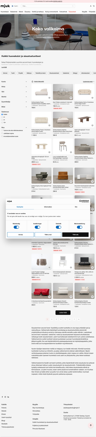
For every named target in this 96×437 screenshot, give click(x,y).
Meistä (4, 411)
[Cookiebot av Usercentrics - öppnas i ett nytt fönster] (80, 201)
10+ (4, 122)
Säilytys (29, 73)
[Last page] (78, 319)
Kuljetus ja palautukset (40, 425)
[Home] (5, 6)
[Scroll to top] (91, 425)
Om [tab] (76, 207)
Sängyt (75, 73)
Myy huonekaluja (38, 408)
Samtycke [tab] (20, 207)
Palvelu (4, 408)
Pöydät (20, 73)
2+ (4, 117)
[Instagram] (5, 397)
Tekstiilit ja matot (40, 73)
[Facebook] (2, 397)
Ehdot (4, 414)
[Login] (90, 6)
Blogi (3, 421)
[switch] (37, 227)
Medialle (4, 424)
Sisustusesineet (54, 73)
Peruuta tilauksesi (39, 429)
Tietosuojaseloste (8, 427)
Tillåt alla (75, 235)
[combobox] (48, 6)
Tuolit (13, 73)
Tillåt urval (48, 235)
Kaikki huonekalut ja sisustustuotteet (45, 422)
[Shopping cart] (93, 6)
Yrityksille (36, 414)
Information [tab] (48, 207)
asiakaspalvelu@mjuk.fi (71, 408)
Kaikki (5, 114)
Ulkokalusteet (85, 73)
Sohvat (5, 73)
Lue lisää (4, 67)
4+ (4, 120)
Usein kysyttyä (6, 417)
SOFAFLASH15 (57, 1)
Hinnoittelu (36, 411)
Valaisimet (66, 73)
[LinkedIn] (8, 397)
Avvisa (20, 235)
